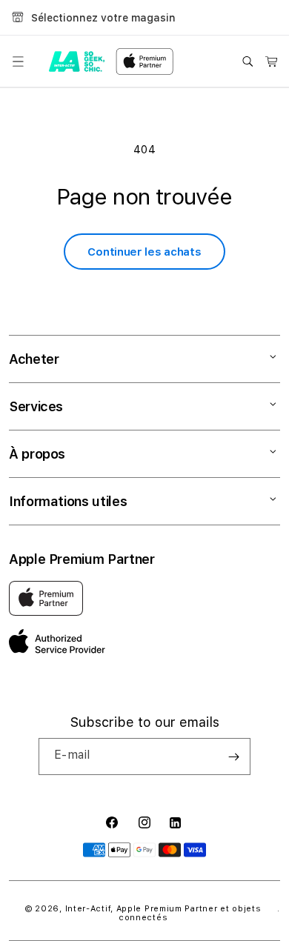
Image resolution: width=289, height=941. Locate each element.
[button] (18, 61)
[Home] (76, 61)
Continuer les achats (144, 252)
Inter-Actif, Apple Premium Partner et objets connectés (163, 913)
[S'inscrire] (233, 756)
